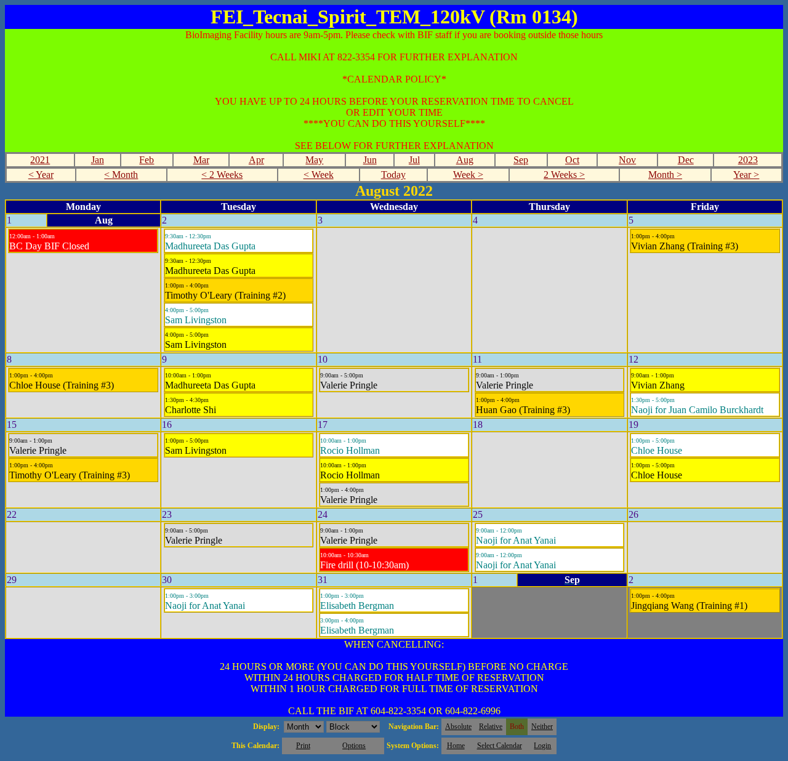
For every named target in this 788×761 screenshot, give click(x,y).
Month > (665, 174)
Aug (464, 160)
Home (456, 745)
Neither (542, 726)
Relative (490, 726)
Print (303, 745)
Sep (520, 160)
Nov (627, 160)
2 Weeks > (564, 174)
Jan (97, 160)
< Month (121, 174)
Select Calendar (499, 745)
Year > (746, 174)
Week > (468, 174)
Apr (256, 160)
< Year (41, 174)
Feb (146, 160)
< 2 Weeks (222, 174)
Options (354, 745)
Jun (370, 160)
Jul (414, 160)
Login (542, 745)
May (314, 160)
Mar (201, 160)
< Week (319, 174)
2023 (748, 160)
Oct (572, 160)
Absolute (458, 726)
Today (393, 174)
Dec (686, 160)
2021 (40, 160)
